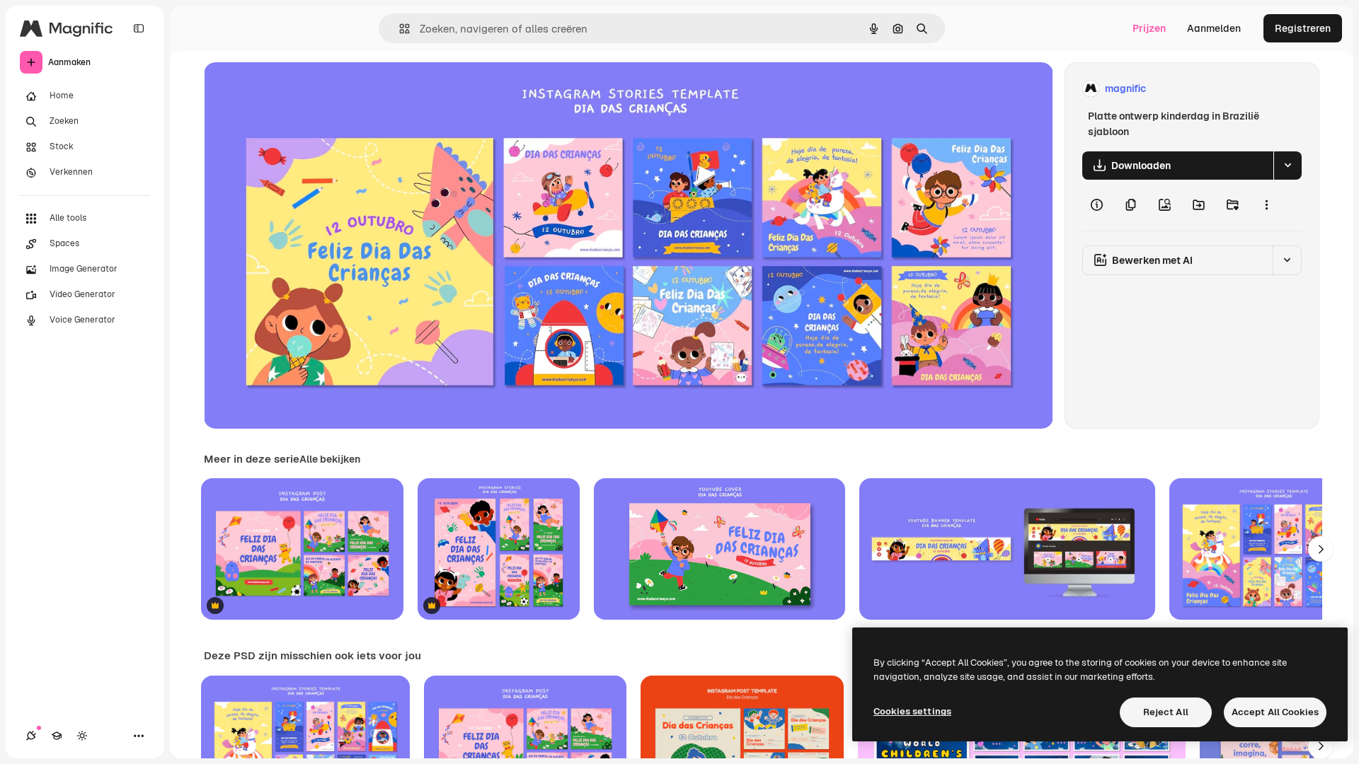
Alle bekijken (329, 459)
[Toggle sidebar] (138, 28)
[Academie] (56, 735)
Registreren (1303, 28)
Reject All (1165, 712)
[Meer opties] (1266, 205)
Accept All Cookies (1275, 712)
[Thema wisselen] (82, 735)
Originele (297, 89)
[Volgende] (1321, 549)
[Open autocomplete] (398, 28)
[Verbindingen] (31, 735)
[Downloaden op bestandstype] (1287, 165)
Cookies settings (912, 711)
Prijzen (1149, 28)
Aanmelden (1214, 28)
